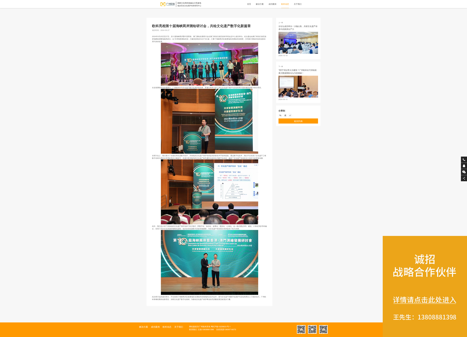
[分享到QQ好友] (285, 115)
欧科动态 (285, 4)
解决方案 (260, 4)
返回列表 (298, 121)
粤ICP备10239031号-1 (221, 326)
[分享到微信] (280, 115)
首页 (249, 4)
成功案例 (272, 4)
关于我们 (298, 4)
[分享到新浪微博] (290, 115)
